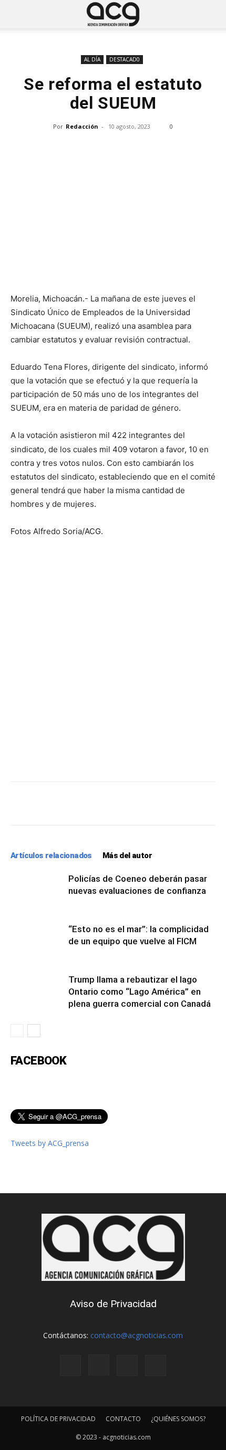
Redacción (82, 126)
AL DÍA (92, 59)
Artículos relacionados (51, 855)
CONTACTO (123, 1418)
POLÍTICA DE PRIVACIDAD (58, 1418)
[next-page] (33, 1030)
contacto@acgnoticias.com (136, 1335)
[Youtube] (155, 1365)
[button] (18, 14)
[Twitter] (127, 1365)
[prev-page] (17, 1030)
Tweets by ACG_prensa (50, 1143)
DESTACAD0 (124, 59)
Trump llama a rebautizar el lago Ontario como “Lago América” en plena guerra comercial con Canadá (139, 991)
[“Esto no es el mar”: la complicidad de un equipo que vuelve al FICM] (37, 941)
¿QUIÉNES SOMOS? (178, 1418)
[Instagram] (98, 1364)
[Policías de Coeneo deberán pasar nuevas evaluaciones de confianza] (37, 891)
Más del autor (127, 855)
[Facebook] (70, 1365)
